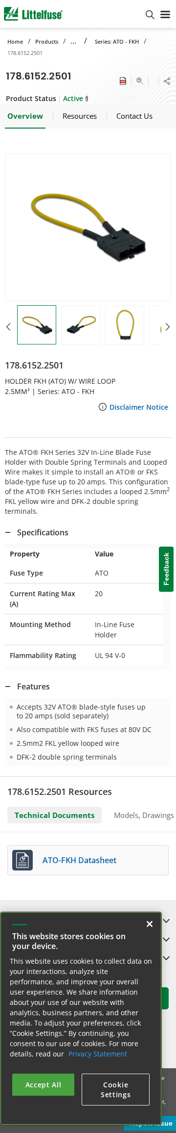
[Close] (149, 924)
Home (15, 41)
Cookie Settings (116, 1089)
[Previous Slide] (8, 327)
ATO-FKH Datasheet (79, 860)
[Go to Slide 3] (124, 325)
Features (33, 686)
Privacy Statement (97, 1053)
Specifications (42, 532)
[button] (88, 227)
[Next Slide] (168, 327)
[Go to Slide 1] (36, 324)
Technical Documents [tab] (54, 815)
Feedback (166, 569)
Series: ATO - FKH (117, 41)
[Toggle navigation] (165, 14)
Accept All (43, 1084)
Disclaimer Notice (139, 407)
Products (46, 41)
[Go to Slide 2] (80, 325)
